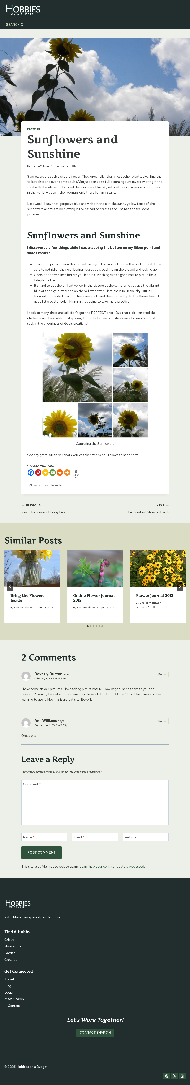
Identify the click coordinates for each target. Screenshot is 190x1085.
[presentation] (32, 568)
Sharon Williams (40, 166)
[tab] (88, 626)
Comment (32, 784)
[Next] (180, 586)
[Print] (60, 472)
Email (79, 837)
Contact (14, 1005)
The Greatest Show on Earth (147, 508)
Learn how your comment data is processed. (112, 866)
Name (29, 837)
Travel (9, 979)
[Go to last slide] (10, 586)
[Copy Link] (45, 472)
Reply (162, 674)
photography (53, 485)
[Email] (52, 472)
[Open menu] (182, 10)
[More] (67, 472)
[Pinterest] (38, 472)
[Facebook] (31, 472)
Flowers (33, 129)
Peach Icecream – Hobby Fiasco (44, 508)
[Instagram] (182, 1076)
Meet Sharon (14, 999)
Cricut (9, 939)
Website (131, 837)
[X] (174, 1076)
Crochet (10, 959)
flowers (34, 485)
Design (9, 992)
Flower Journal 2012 (154, 595)
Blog (7, 986)
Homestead (13, 946)
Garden (9, 953)
